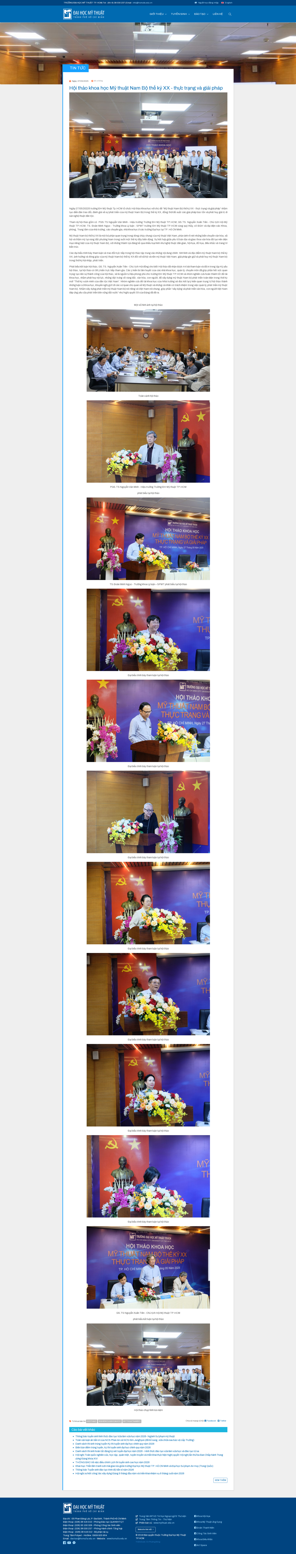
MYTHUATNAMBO (131, 1421)
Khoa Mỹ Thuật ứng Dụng (209, 1522)
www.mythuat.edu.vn (164, 1523)
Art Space (201, 1545)
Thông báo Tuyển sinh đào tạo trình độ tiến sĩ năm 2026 (104, 1469)
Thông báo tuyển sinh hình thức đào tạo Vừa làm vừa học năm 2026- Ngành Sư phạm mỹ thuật (125, 1436)
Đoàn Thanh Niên (205, 1527)
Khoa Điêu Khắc (204, 1539)
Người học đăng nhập (208, 3)
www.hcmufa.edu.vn (117, 1538)
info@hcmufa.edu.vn (142, 3)
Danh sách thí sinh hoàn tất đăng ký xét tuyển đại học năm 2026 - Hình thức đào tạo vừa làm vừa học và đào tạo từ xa (137, 1451)
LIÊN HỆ (218, 14)
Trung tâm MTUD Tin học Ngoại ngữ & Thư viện (162, 1516)
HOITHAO (91, 1421)
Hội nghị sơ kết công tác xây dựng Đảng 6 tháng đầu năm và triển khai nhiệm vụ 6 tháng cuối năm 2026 (129, 1473)
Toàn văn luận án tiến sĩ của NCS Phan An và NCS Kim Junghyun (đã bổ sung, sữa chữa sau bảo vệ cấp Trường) (134, 1440)
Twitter (223, 1421)
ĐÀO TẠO (199, 14)
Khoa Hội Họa (203, 1516)
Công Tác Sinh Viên (206, 1533)
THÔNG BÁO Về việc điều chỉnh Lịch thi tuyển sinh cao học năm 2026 (112, 1462)
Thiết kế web (140, 1542)
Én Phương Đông (153, 1542)
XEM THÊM (220, 1480)
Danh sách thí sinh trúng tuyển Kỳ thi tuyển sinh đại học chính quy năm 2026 (114, 1443)
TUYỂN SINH (179, 14)
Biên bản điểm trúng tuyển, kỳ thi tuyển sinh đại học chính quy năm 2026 (113, 1447)
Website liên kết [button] (145, 1529)
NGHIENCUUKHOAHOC (110, 1421)
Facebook (211, 1421)
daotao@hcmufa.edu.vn (82, 1538)
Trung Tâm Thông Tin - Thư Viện (155, 1519)
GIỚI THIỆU (157, 14)
